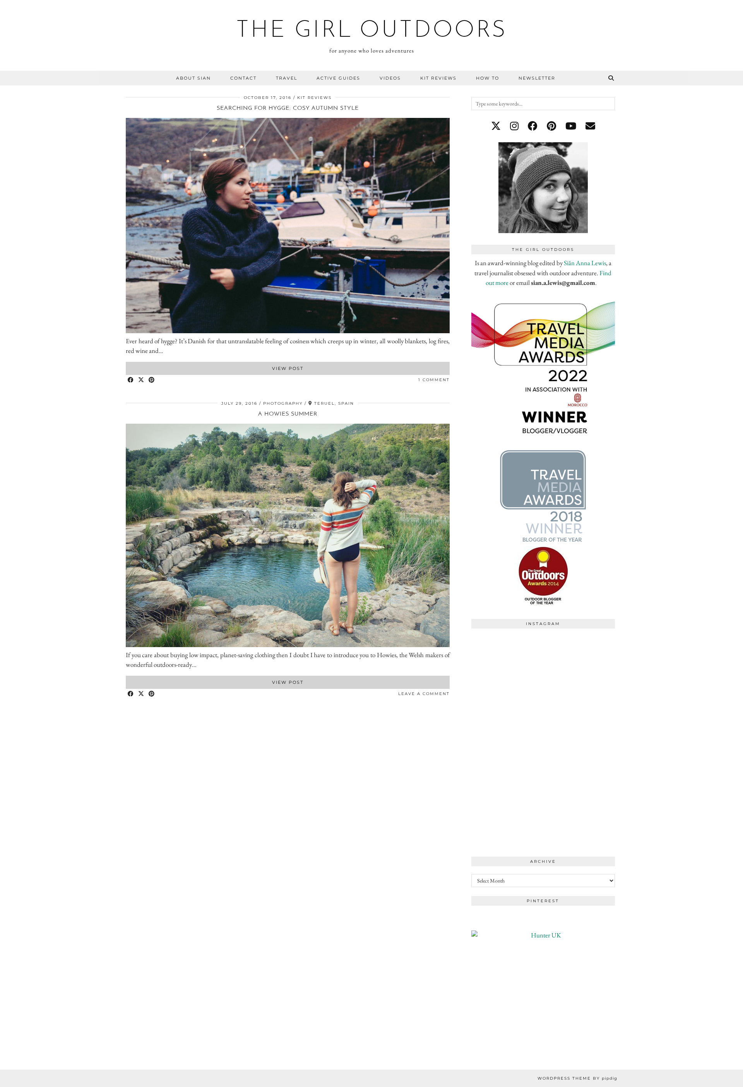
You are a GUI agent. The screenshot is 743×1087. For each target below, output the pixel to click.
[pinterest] (551, 126)
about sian (193, 78)
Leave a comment (424, 693)
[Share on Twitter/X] (141, 380)
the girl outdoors (371, 31)
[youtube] (570, 126)
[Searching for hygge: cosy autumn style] (288, 331)
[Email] (590, 126)
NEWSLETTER (537, 78)
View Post (287, 368)
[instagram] (514, 126)
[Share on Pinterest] (152, 380)
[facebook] (533, 126)
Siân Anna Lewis (585, 263)
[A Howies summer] (288, 645)
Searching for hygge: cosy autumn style (288, 108)
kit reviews (438, 78)
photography (283, 403)
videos (390, 78)
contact (243, 78)
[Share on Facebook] (131, 380)
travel (286, 78)
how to (487, 78)
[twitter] (496, 126)
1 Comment (434, 379)
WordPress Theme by (577, 1078)
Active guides (338, 78)
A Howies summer (287, 414)
